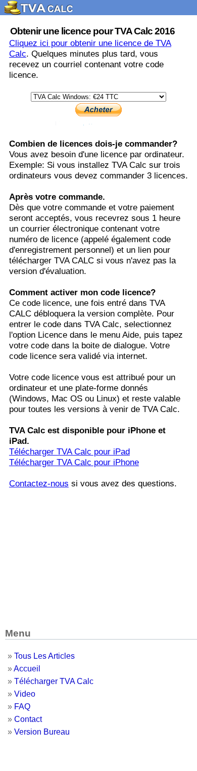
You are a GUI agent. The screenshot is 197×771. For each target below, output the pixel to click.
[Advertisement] (98, 555)
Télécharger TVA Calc (53, 681)
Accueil (27, 668)
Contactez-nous (39, 483)
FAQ (22, 706)
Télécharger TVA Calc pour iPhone (74, 462)
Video (24, 694)
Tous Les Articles (44, 656)
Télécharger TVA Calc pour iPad (69, 451)
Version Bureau (42, 732)
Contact (28, 719)
